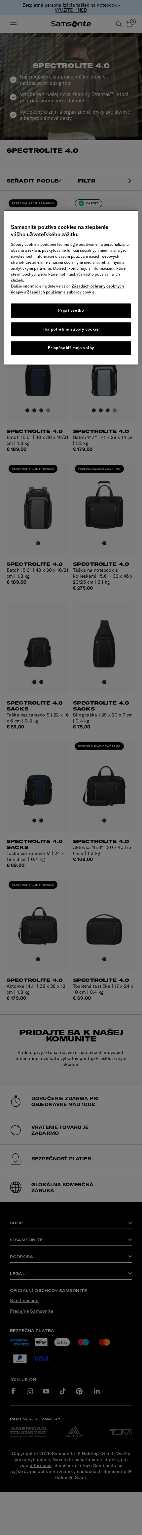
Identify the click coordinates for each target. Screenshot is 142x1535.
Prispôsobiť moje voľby (71, 347)
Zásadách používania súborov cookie (61, 292)
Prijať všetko (71, 310)
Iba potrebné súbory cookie (71, 329)
